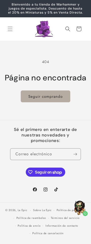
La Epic (22, 210)
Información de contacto (62, 226)
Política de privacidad (71, 210)
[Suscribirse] (75, 154)
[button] (10, 28)
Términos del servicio (65, 218)
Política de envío (29, 226)
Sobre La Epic (42, 210)
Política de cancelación (47, 233)
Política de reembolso (31, 218)
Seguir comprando (45, 96)
